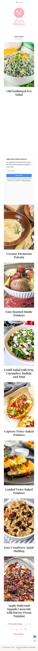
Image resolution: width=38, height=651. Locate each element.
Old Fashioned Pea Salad (19, 92)
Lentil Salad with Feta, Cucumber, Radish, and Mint (19, 373)
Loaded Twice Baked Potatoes (19, 491)
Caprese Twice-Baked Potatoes (19, 433)
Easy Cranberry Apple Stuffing (19, 549)
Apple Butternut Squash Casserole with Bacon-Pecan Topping (19, 611)
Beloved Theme (22, 647)
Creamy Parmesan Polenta (19, 255)
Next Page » (19, 634)
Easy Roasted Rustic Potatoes (19, 313)
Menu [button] (20, 2)
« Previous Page (14, 623)
